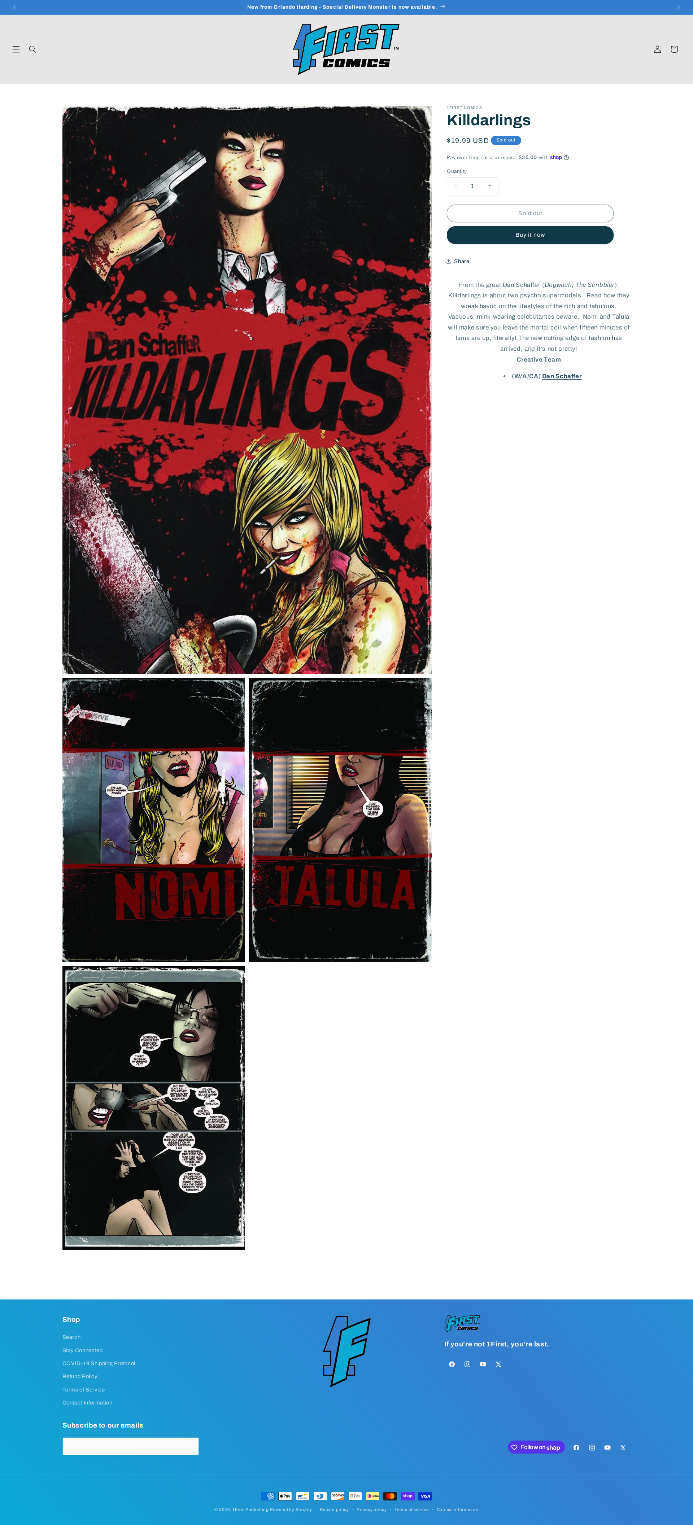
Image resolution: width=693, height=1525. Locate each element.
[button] (16, 49)
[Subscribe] (190, 1446)
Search (71, 1337)
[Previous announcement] (14, 7)
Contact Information (87, 1403)
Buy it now (530, 235)
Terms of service (412, 1509)
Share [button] (461, 261)
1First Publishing (250, 1509)
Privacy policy (372, 1509)
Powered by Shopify (291, 1509)
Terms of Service (83, 1390)
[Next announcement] (679, 7)
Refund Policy (79, 1377)
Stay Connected (82, 1350)
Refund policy (334, 1509)
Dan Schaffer (562, 375)
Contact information (458, 1509)
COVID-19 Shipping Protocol (98, 1363)
